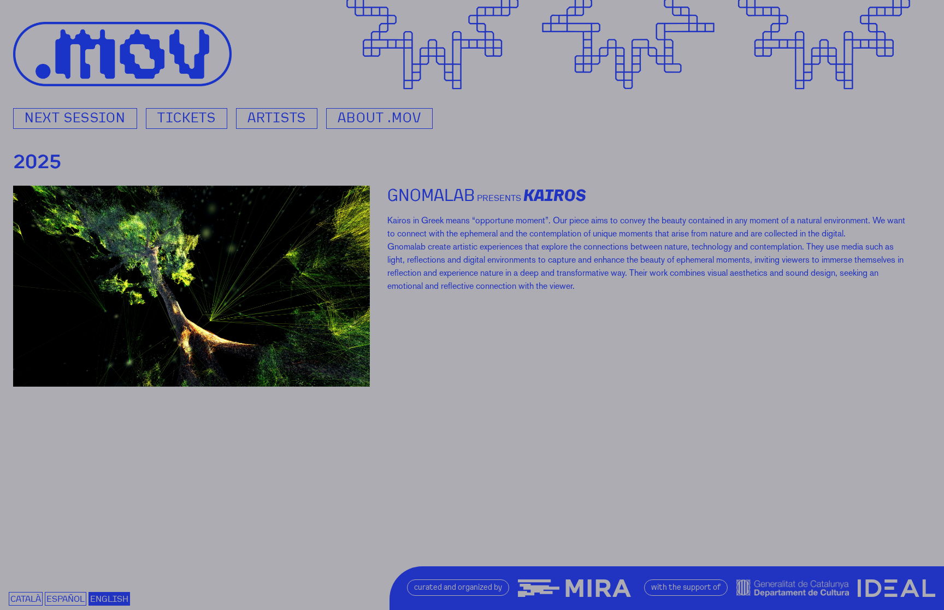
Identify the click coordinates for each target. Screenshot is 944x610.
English (109, 599)
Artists (276, 118)
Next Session (75, 118)
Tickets (186, 118)
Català (25, 599)
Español (65, 599)
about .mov (379, 118)
